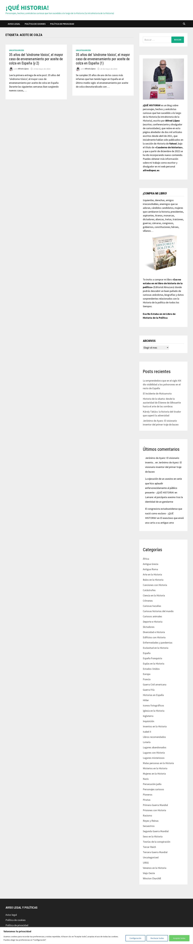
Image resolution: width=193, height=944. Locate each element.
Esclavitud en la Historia (155, 647)
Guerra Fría (148, 689)
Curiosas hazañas (152, 606)
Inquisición (148, 721)
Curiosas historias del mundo (158, 611)
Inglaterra (148, 716)
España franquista (152, 658)
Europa (146, 674)
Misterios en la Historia (155, 768)
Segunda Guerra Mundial (156, 831)
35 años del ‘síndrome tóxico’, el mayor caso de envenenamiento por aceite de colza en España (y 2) (36, 59)
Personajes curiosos (153, 789)
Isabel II (147, 731)
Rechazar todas (157, 938)
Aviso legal (14, 23)
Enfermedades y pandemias (157, 642)
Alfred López (23, 69)
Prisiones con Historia (154, 810)
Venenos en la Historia (154, 868)
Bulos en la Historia (153, 579)
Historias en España (153, 695)
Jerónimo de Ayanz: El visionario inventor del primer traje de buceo (163, 467)
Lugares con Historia (154, 752)
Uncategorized (16, 50)
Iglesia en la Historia (153, 710)
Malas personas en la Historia (158, 763)
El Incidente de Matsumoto (157, 393)
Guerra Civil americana (154, 684)
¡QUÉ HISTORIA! (27, 7)
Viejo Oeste (149, 873)
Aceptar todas (179, 938)
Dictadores (148, 626)
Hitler (146, 700)
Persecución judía (152, 784)
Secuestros (149, 826)
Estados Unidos (151, 668)
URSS (146, 862)
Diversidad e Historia (154, 632)
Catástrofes (149, 590)
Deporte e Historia (152, 621)
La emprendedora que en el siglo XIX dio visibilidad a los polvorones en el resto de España (162, 384)
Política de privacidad (62, 23)
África (146, 558)
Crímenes (148, 600)
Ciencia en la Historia (154, 595)
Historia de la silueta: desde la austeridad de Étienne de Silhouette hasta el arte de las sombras (162, 402)
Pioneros (147, 794)
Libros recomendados (154, 737)
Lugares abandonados (154, 747)
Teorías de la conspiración (156, 841)
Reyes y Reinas (151, 820)
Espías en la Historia (153, 663)
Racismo (147, 815)
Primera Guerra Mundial (155, 805)
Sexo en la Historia (152, 836)
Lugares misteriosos (153, 757)
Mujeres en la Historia (154, 773)
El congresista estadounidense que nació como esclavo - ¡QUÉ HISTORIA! (163, 513)
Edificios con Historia (154, 637)
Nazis (146, 778)
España (146, 653)
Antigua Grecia (150, 564)
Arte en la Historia (152, 574)
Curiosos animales (152, 616)
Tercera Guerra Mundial (155, 852)
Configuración (135, 938)
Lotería (146, 742)
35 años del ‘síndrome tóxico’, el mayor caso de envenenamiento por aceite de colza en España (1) (103, 59)
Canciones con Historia (155, 585)
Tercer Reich (149, 847)
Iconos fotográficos (153, 705)
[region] (96, 935)
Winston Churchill (152, 878)
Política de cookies (35, 23)
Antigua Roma (150, 569)
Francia (146, 679)
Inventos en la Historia (155, 726)
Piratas (146, 799)
